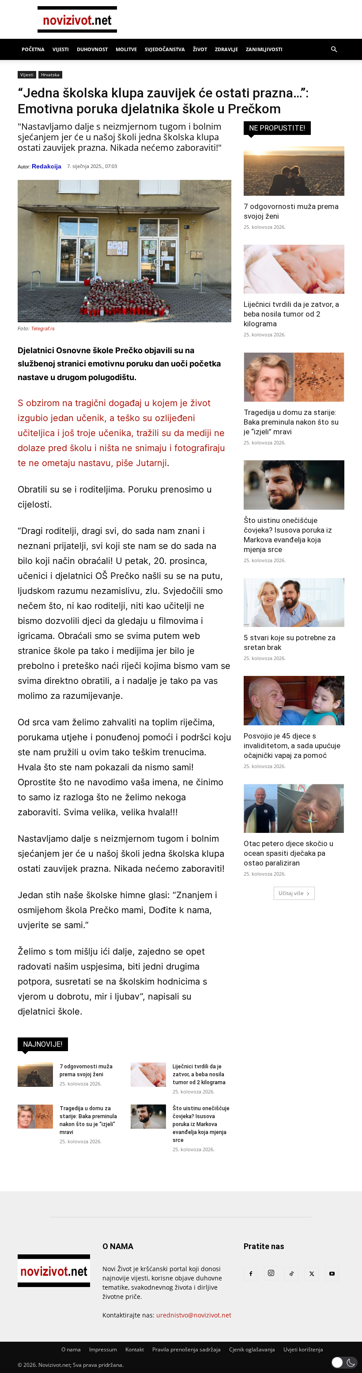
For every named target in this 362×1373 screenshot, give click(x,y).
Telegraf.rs (43, 328)
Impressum (103, 1349)
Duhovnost (92, 49)
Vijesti (61, 49)
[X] (312, 1274)
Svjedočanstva (165, 49)
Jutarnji (151, 463)
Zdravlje (226, 49)
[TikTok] (291, 1274)
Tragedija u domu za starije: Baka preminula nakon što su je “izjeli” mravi (291, 422)
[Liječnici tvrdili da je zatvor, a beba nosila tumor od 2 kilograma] (148, 1075)
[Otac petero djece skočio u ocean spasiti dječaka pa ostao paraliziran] (294, 808)
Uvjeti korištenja (303, 1349)
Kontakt (134, 1349)
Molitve (126, 49)
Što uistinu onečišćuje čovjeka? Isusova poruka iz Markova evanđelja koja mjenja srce (201, 1124)
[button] (333, 49)
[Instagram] (271, 1273)
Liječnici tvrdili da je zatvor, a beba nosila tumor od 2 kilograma (199, 1074)
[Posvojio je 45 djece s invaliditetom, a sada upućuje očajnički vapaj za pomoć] (294, 700)
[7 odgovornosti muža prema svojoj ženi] (35, 1075)
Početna (33, 49)
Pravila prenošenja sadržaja (186, 1349)
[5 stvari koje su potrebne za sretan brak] (294, 602)
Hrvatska (50, 74)
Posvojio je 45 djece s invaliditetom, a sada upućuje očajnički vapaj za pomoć (292, 745)
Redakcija (46, 166)
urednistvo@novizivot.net (193, 1315)
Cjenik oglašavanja (252, 1349)
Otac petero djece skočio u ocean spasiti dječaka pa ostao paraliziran (288, 853)
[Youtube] (332, 1274)
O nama (71, 1349)
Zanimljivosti (264, 49)
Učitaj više (291, 893)
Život (200, 49)
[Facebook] (251, 1274)
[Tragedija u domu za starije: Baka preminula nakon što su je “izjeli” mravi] (35, 1116)
